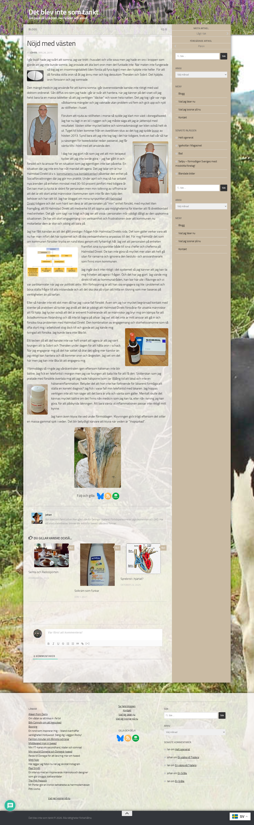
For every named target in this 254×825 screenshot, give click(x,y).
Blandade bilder (186, 173)
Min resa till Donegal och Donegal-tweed (50, 751)
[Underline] (58, 644)
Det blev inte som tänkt (63, 12)
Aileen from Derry (38, 714)
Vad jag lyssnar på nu (189, 109)
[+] (88, 643)
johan (33, 52)
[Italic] (53, 644)
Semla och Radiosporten (43, 572)
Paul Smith (34, 768)
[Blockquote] (77, 644)
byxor (155, 131)
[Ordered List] (67, 644)
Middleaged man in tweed (43, 743)
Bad (180, 153)
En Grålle (182, 773)
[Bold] (48, 644)
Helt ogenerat (185, 137)
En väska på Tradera (188, 757)
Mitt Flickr (34, 759)
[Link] (82, 644)
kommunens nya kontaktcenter (77, 174)
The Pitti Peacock (38, 780)
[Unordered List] (72, 644)
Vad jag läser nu (186, 101)
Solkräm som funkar (86, 590)
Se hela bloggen (126, 706)
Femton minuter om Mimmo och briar (49, 739)
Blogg (33, 29)
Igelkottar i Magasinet (190, 145)
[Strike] (63, 644)
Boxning (33, 726)
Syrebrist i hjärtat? (132, 579)
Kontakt (182, 117)
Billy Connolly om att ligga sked (45, 722)
